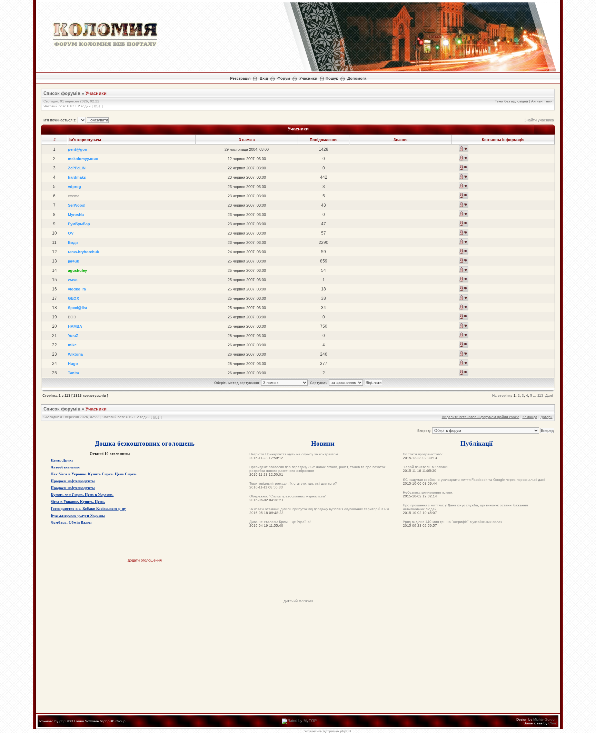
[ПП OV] (463, 232)
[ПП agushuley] (463, 269)
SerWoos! (77, 205)
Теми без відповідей (511, 101)
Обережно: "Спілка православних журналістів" (287, 496)
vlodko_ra (77, 289)
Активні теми (542, 101)
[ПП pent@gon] (463, 148)
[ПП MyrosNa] (463, 213)
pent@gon (77, 149)
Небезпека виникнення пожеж (428, 492)
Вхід (264, 78)
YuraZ (73, 336)
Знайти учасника (539, 120)
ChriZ (552, 723)
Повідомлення (323, 140)
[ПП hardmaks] (463, 176)
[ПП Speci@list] (463, 307)
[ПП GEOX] (463, 297)
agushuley (77, 270)
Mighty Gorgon (545, 719)
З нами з (247, 140)
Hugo (73, 363)
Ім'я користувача (85, 140)
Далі (549, 395)
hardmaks (77, 177)
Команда (530, 417)
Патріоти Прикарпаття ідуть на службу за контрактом (293, 454)
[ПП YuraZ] (463, 334)
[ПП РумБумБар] (463, 223)
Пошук (332, 78)
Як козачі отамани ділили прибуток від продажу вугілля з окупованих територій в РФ (319, 509)
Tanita (73, 373)
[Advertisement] (298, 583)
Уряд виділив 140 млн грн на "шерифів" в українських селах (452, 522)
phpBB (64, 721)
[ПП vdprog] (463, 185)
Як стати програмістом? (423, 454)
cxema (73, 196)
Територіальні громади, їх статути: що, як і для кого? (293, 483)
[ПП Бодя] (463, 241)
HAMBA (75, 326)
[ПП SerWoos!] (463, 204)
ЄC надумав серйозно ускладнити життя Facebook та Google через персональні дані (474, 480)
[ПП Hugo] (463, 362)
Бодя (73, 242)
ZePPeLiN (77, 168)
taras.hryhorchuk (83, 252)
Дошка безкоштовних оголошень (145, 443)
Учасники (308, 78)
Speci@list (77, 308)
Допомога (356, 78)
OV (70, 233)
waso (73, 280)
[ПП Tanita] (463, 372)
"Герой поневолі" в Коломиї (425, 467)
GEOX (73, 298)
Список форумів (61, 93)
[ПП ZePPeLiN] (463, 167)
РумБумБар (79, 224)
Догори (546, 417)
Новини (323, 443)
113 (540, 395)
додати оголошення (145, 560)
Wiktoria (75, 354)
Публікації (476, 443)
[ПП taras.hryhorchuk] (463, 251)
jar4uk (73, 261)
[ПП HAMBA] (463, 325)
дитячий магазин (298, 601)
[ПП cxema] (463, 195)
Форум (283, 78)
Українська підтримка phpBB (327, 731)
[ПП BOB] (463, 316)
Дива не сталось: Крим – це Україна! (280, 522)
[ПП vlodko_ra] (463, 288)
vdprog (74, 187)
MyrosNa (76, 214)
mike (72, 345)
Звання (400, 140)
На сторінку (502, 395)
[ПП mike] (463, 344)
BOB (72, 317)
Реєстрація (240, 78)
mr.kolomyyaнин (83, 159)
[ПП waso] (463, 279)
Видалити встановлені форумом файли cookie (480, 417)
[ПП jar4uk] (463, 260)
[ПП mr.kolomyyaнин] (463, 158)
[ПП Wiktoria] (463, 353)
